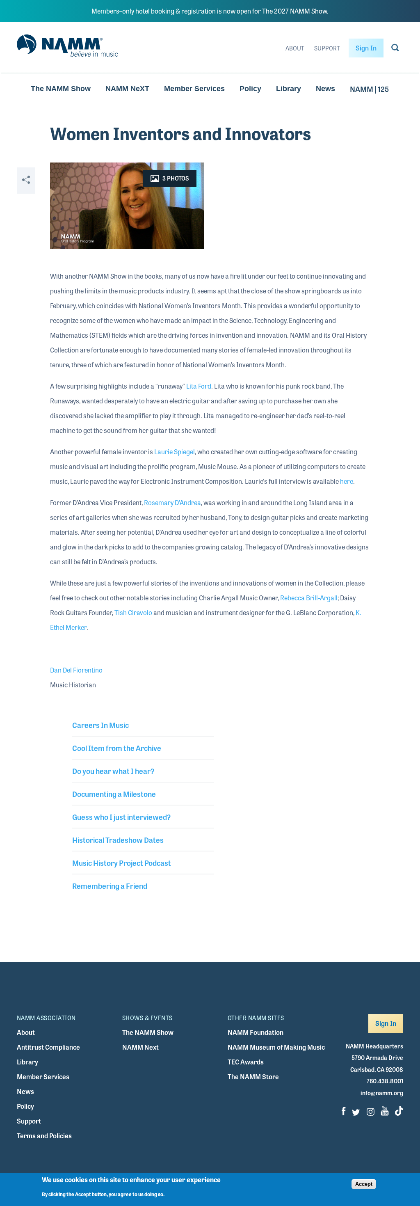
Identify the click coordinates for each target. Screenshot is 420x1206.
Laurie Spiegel (174, 451)
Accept (363, 1184)
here (346, 481)
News (325, 89)
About (294, 48)
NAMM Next (140, 1047)
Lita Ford (198, 386)
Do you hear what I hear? (113, 770)
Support (327, 48)
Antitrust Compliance (48, 1047)
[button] (127, 205)
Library (288, 89)
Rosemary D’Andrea (172, 502)
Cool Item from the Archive (116, 747)
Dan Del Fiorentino (76, 670)
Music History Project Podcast (121, 862)
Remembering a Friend (109, 885)
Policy (250, 89)
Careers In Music (100, 724)
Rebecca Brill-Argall (309, 597)
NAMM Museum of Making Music (276, 1047)
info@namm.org (382, 1093)
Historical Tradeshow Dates (118, 839)
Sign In (366, 48)
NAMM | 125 (369, 88)
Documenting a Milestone (114, 793)
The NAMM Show (61, 89)
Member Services (194, 89)
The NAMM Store (253, 1076)
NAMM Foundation (255, 1032)
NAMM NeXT (127, 89)
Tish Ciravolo (133, 612)
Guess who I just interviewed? (121, 816)
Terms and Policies (44, 1135)
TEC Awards (246, 1061)
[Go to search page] (395, 49)
